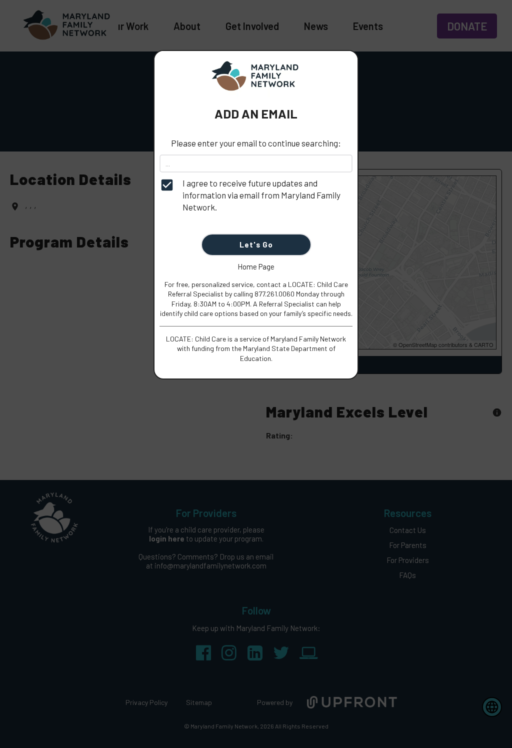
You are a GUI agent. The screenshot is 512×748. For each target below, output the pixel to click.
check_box (167, 185)
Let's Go (256, 244)
